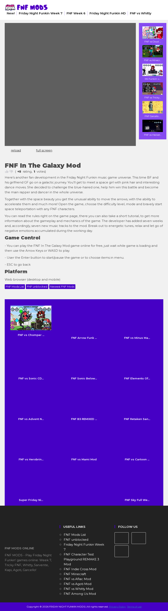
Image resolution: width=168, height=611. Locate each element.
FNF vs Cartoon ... (137, 459)
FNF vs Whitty (140, 13)
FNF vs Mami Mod (84, 459)
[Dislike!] (11, 172)
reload (16, 150)
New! (11, 13)
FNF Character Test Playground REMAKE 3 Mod (81, 559)
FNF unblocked (37, 286)
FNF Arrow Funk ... (84, 337)
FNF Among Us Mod (80, 594)
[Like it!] (7, 172)
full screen (44, 150)
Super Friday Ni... (31, 500)
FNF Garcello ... (152, 116)
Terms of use (134, 606)
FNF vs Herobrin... (31, 459)
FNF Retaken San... (137, 419)
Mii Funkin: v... (152, 78)
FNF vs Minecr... (152, 60)
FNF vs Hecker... (152, 134)
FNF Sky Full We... (137, 500)
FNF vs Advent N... (31, 419)
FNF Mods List (15, 286)
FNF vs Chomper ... (31, 335)
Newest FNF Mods (62, 286)
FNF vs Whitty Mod (78, 589)
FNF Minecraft (75, 574)
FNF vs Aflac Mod (77, 579)
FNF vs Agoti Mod (77, 584)
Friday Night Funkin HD (108, 13)
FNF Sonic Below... (84, 378)
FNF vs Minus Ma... (137, 337)
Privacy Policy (117, 606)
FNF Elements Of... (137, 378)
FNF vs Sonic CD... (31, 378)
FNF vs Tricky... (152, 97)
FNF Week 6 (76, 13)
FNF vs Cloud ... (152, 41)
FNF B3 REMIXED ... (84, 419)
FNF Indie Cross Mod (80, 569)
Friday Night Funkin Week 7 (40, 13)
